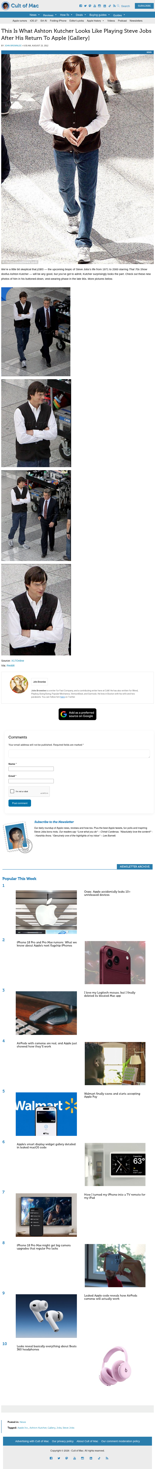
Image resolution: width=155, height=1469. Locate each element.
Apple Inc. (23, 1428)
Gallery (51, 1428)
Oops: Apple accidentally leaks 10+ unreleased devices (107, 893)
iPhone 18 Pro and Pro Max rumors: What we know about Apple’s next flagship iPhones (47, 944)
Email (12, 776)
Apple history (94, 20)
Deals (79, 15)
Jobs (59, 1428)
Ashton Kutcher (38, 1428)
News (33, 15)
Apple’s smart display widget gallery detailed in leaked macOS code (46, 1146)
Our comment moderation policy (120, 1441)
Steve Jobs (68, 1428)
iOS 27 (33, 20)
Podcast (122, 20)
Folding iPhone (58, 20)
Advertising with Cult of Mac (32, 1441)
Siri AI (43, 20)
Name (12, 764)
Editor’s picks (76, 20)
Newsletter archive (135, 866)
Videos (111, 20)
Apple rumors (20, 20)
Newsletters (136, 20)
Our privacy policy (63, 1441)
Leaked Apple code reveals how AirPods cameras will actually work (110, 1297)
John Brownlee (13, 46)
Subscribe (144, 6)
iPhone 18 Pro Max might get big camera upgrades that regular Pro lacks (44, 1247)
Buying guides (98, 15)
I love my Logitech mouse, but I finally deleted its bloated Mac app (109, 994)
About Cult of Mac (87, 1441)
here (62, 697)
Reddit (11, 665)
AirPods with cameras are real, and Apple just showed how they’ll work (47, 1045)
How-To (64, 15)
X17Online (17, 660)
